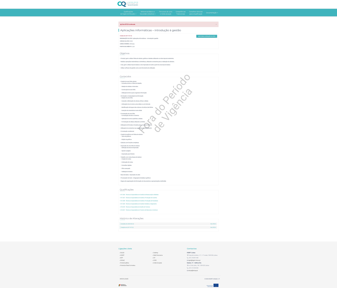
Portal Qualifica (124, 263)
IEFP (121, 257)
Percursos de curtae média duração (165, 13)
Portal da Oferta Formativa (127, 265)
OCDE (155, 260)
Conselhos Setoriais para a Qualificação (196, 13)
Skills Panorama (158, 255)
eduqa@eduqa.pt (193, 270)
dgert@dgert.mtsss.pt (194, 260)
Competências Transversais (181, 13)
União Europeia (157, 263)
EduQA (122, 252)
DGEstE (122, 260)
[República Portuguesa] (122, 285)
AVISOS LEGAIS (124, 279)
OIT (154, 257)
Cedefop (155, 252)
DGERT (122, 255)
